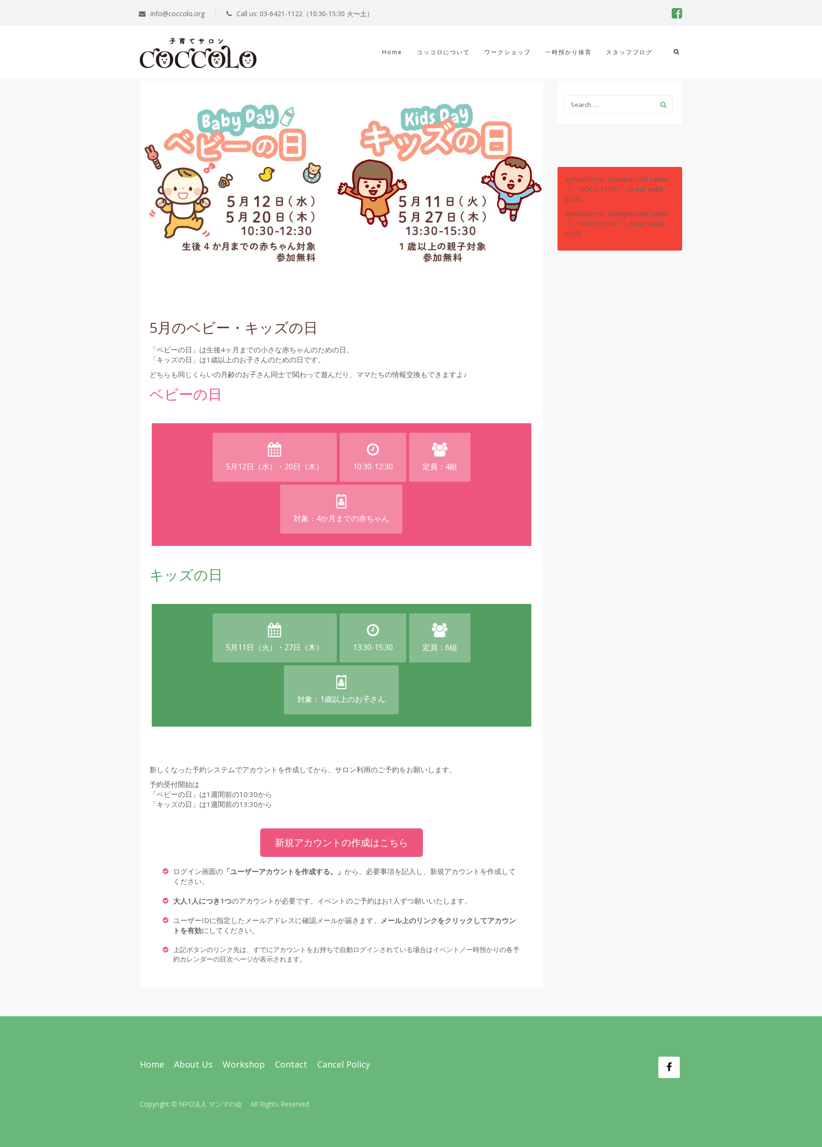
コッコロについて (443, 52)
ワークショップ (507, 52)
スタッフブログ (629, 52)
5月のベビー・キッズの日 (233, 327)
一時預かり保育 (568, 52)
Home (392, 52)
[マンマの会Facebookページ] (669, 1067)
